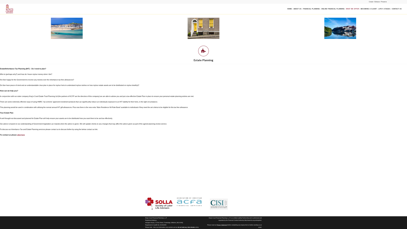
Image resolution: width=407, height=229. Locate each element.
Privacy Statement (222, 225)
